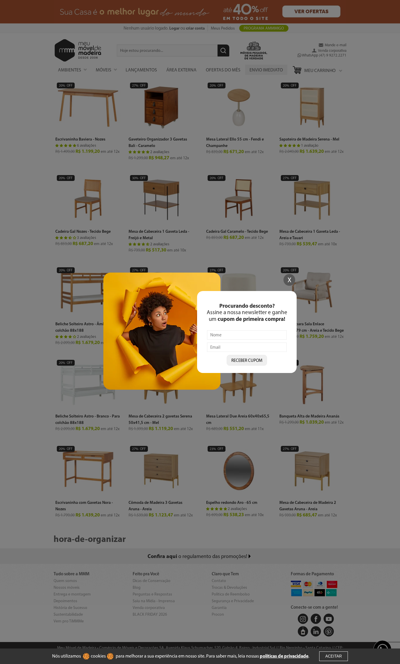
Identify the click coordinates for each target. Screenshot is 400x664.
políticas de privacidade (284, 656)
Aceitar (333, 656)
